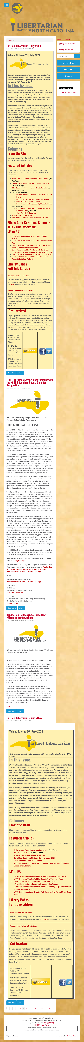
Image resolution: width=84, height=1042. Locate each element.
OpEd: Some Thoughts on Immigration (30, 850)
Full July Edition (19, 268)
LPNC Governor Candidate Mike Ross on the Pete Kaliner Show (40, 876)
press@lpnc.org (12, 603)
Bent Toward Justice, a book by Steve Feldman (34, 204)
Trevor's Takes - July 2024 (22, 215)
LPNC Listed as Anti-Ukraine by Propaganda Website (36, 884)
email (17, 1036)
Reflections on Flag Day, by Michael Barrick (32, 199)
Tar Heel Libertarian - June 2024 (24, 718)
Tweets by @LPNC (63, 39)
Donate (68, 76)
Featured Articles (20, 165)
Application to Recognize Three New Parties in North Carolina (26, 616)
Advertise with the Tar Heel (18, 276)
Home (10, 40)
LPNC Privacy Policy (42, 1025)
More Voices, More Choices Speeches (29, 855)
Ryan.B (9, 592)
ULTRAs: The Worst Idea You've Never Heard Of (30, 183)
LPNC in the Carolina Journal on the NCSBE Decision (32, 254)
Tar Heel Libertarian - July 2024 (23, 46)
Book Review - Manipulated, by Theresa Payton (30, 217)
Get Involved (17, 310)
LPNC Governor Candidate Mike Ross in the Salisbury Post (38, 879)
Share (21, 373)
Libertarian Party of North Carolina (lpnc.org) (23, 582)
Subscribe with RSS (69, 92)
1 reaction (11, 373)
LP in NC (14, 231)
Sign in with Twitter (68, 44)
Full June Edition (21, 904)
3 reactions (12, 608)
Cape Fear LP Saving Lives (26, 213)
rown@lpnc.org (17, 592)
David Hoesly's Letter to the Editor (28, 860)
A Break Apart (72, 1036)
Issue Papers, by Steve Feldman (28, 202)
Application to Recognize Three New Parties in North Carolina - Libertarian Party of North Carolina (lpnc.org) (29, 569)
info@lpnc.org (49, 1023)
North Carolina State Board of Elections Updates (30, 179)
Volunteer (68, 69)
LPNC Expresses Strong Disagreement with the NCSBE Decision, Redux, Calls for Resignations (29, 382)
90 (46, 1008)
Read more (10, 706)
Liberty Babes (17, 263)
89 (42, 1008)
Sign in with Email (67, 50)
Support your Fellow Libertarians (20, 290)
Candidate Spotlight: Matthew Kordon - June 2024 (34, 858)
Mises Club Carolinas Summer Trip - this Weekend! (29, 224)
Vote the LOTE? (20, 852)
